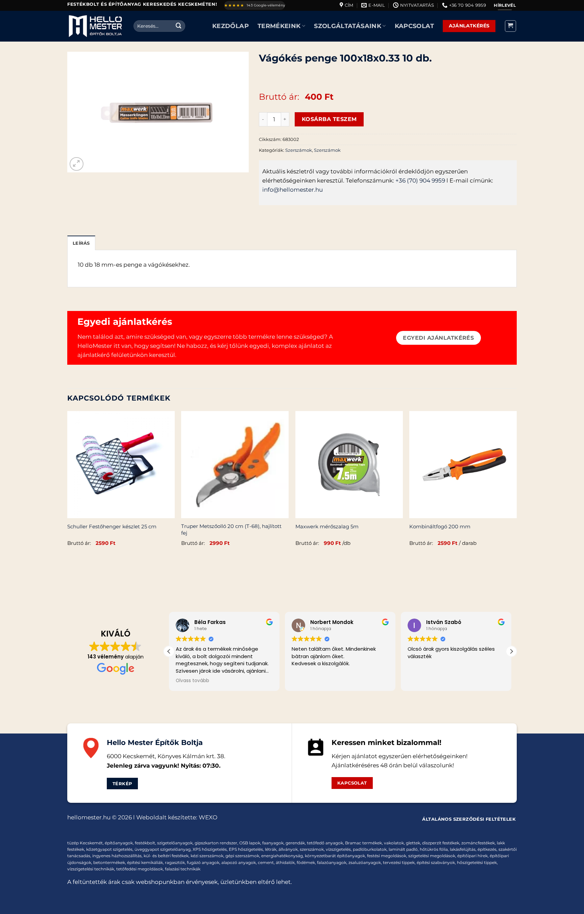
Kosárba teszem (329, 119)
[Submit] (179, 26)
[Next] (516, 486)
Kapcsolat (414, 26)
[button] (510, 26)
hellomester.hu (89, 817)
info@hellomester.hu (292, 189)
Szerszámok (298, 150)
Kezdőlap (230, 26)
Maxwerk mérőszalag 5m (327, 526)
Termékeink (279, 26)
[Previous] (68, 486)
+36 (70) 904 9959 (420, 180)
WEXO (208, 817)
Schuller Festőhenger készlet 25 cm (111, 526)
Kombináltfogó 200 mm (439, 526)
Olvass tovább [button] (192, 681)
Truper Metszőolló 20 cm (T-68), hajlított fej (231, 529)
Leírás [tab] (81, 243)
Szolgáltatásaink (347, 26)
